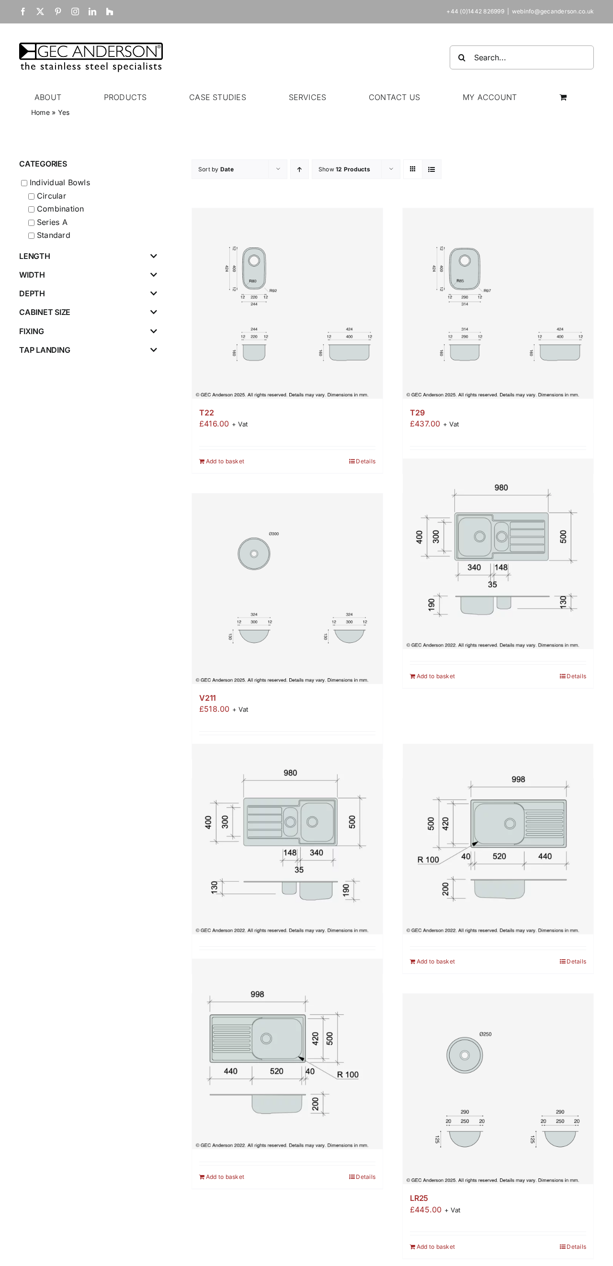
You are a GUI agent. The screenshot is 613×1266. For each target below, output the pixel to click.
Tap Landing (44, 350)
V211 (207, 698)
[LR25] (498, 1089)
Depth (32, 293)
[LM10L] (498, 553)
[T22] (287, 303)
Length (34, 256)
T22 (206, 412)
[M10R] (287, 1054)
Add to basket (225, 461)
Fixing (31, 331)
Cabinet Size (44, 312)
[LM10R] (287, 839)
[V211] (287, 588)
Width (32, 275)
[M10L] (498, 839)
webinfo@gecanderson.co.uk (553, 11)
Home (40, 112)
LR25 (419, 1198)
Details (365, 461)
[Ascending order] (299, 169)
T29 (417, 412)
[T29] (498, 303)
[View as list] (431, 169)
